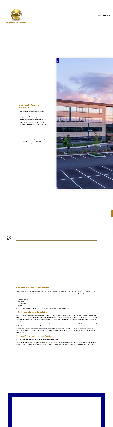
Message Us (39, 141)
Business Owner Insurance (92, 20)
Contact (107, 20)
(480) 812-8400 (106, 16)
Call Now (25, 141)
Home (42, 20)
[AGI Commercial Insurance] (16, 15)
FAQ (102, 20)
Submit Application (63, 20)
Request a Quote (53, 20)
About (46, 20)
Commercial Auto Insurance (77, 20)
